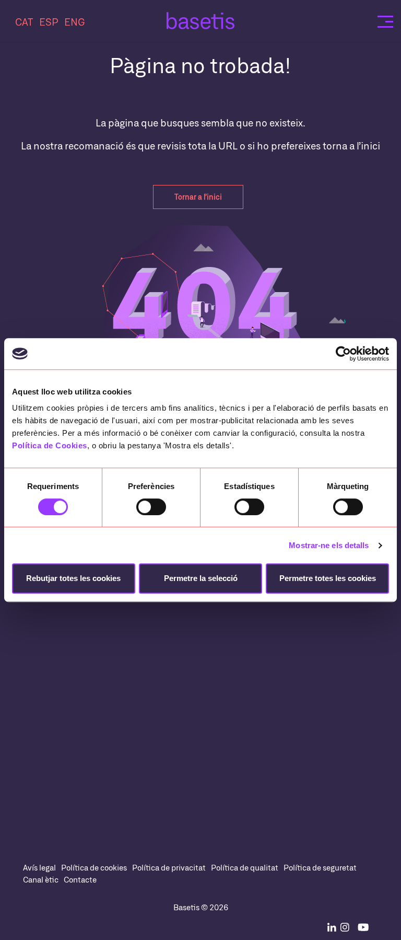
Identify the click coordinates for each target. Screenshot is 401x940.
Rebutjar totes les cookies (73, 578)
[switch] (151, 506)
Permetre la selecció (201, 578)
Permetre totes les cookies (327, 578)
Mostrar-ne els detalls (329, 545)
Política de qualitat (244, 867)
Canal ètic (40, 879)
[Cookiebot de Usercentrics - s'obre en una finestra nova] (343, 354)
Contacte (80, 879)
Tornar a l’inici (198, 196)
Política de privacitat (169, 867)
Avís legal (39, 867)
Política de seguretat (320, 867)
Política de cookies (94, 867)
